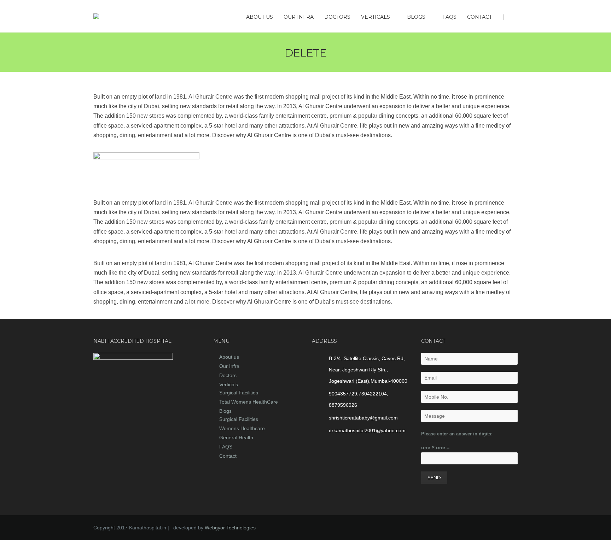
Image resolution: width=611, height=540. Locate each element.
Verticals (375, 17)
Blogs (416, 17)
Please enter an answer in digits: (457, 433)
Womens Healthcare (242, 428)
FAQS (449, 17)
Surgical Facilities (238, 392)
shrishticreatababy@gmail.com (363, 418)
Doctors (337, 17)
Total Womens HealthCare (248, 402)
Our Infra (299, 17)
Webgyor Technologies (230, 527)
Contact (479, 17)
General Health (236, 437)
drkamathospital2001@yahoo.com (367, 430)
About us (259, 17)
